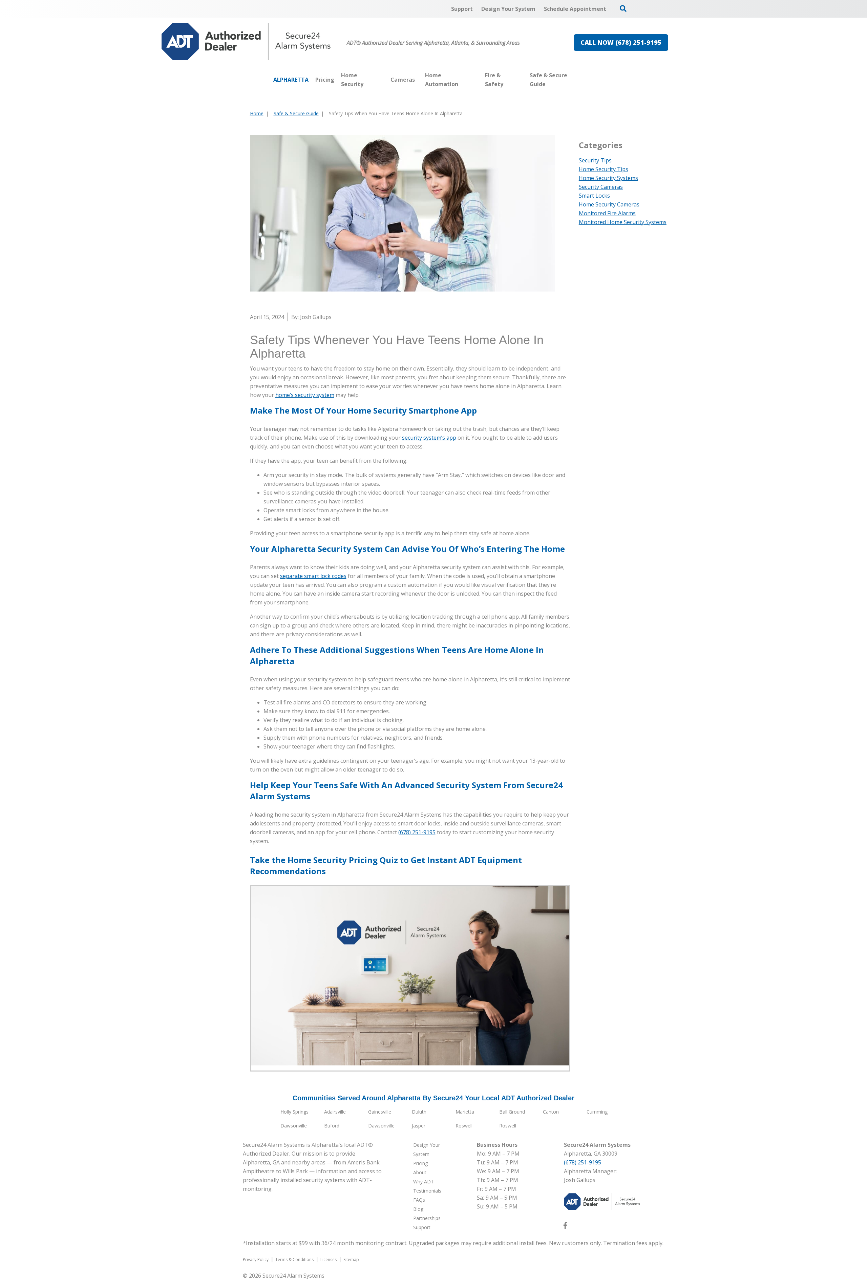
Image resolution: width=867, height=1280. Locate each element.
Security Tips (595, 160)
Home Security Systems (608, 178)
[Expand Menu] (383, 79)
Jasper (418, 1125)
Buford (331, 1125)
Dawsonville (293, 1125)
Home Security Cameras (609, 204)
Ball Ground (512, 1111)
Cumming (597, 1111)
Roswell (464, 1125)
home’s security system (304, 395)
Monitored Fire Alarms (607, 213)
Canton (551, 1111)
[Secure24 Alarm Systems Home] (246, 41)
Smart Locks (594, 195)
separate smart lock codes (313, 576)
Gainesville (379, 1111)
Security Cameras (601, 187)
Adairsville (335, 1111)
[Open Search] (623, 8)
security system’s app (429, 437)
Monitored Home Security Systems (623, 222)
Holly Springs (294, 1111)
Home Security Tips (603, 169)
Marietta (465, 1111)
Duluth (419, 1111)
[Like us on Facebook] (565, 1227)
